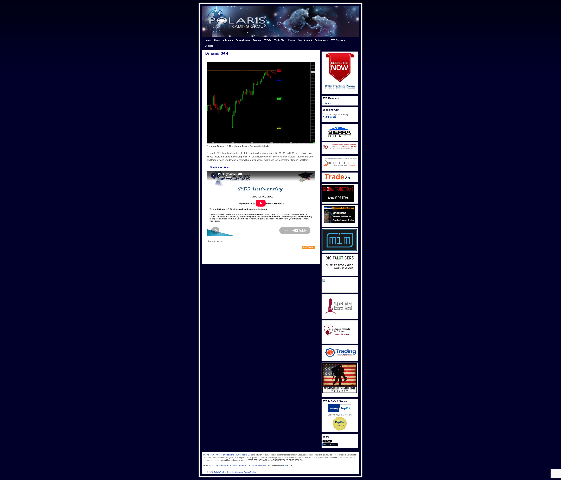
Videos (291, 40)
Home (208, 40)
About (217, 40)
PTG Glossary (338, 40)
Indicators (228, 40)
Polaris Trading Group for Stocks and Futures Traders (235, 472)
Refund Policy (253, 465)
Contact (209, 45)
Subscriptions (243, 40)
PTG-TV (267, 40)
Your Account (305, 40)
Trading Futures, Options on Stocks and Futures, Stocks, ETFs (227, 454)
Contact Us (287, 465)
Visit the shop (329, 116)
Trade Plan (279, 40)
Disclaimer (227, 465)
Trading (257, 40)
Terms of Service (215, 465)
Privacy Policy (265, 465)
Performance (321, 40)
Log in (328, 102)
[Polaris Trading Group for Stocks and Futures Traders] (280, 21)
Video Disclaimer (239, 465)
